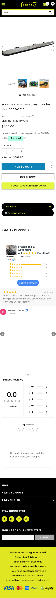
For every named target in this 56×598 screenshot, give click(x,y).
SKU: (4, 116)
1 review (12, 313)
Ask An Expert (30, 94)
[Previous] (4, 48)
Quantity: (7, 145)
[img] (12, 402)
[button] (45, 4)
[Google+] (11, 519)
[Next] (51, 48)
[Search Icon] (39, 5)
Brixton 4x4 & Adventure (28, 557)
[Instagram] (19, 519)
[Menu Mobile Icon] (3, 4)
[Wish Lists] (50, 166)
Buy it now (28, 176)
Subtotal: (7, 157)
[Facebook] (4, 519)
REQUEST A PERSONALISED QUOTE (28, 185)
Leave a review (28, 282)
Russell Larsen (16, 310)
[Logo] (28, 4)
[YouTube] (26, 519)
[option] (28, 48)
